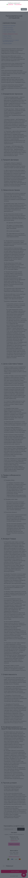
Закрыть (24, 9)
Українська (10, 4)
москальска (18, 4)
